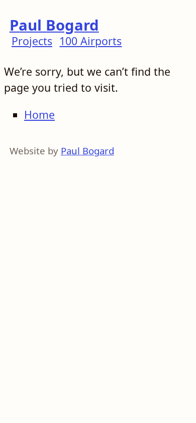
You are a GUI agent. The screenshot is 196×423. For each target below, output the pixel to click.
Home (39, 114)
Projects (32, 41)
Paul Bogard (54, 25)
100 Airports (90, 41)
